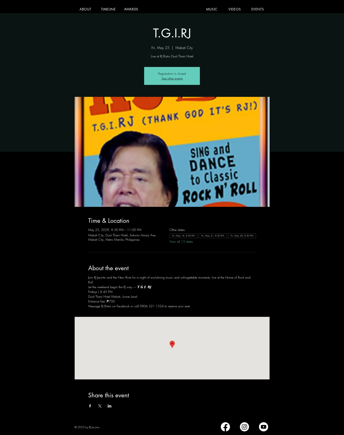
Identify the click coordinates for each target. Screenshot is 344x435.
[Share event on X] (100, 406)
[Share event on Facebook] (90, 406)
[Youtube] (263, 426)
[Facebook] (225, 426)
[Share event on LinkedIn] (109, 406)
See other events (172, 78)
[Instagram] (244, 426)
